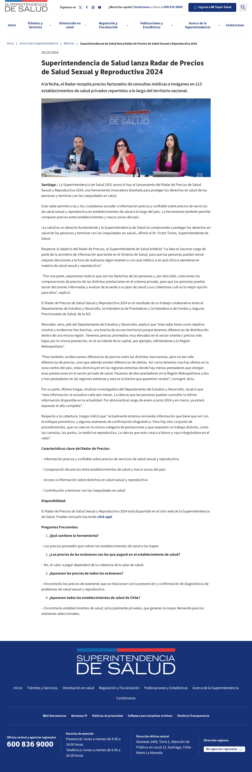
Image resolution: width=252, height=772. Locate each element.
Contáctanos (235, 25)
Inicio (12, 25)
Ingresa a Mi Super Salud (214, 7)
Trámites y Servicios (42, 687)
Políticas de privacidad (107, 716)
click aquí (104, 517)
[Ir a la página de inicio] (29, 6)
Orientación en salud (78, 687)
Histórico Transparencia (193, 716)
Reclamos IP (79, 716)
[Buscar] (243, 7)
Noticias (69, 43)
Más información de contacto (30, 752)
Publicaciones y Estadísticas (166, 687)
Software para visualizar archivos (150, 716)
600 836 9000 (173, 7)
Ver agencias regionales (222, 749)
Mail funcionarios (54, 716)
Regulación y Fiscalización (119, 687)
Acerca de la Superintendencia (39, 43)
